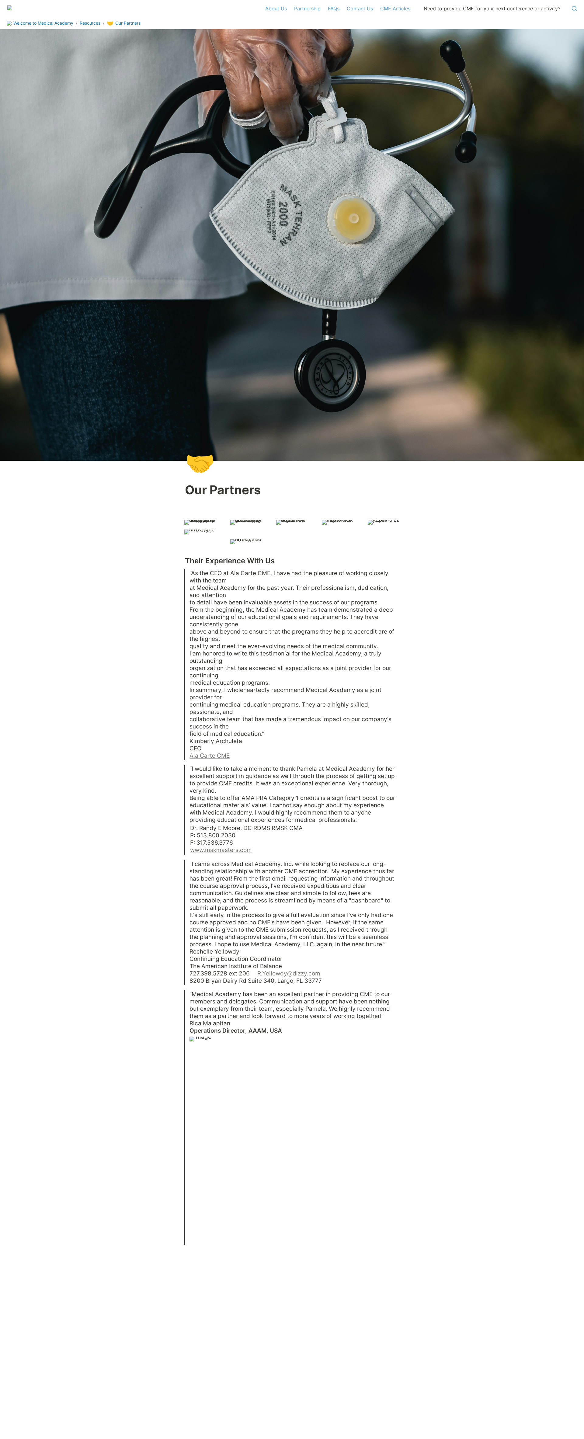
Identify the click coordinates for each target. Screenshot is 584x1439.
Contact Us (360, 8)
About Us (276, 8)
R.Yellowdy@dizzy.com (288, 973)
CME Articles (395, 8)
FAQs (333, 8)
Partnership (307, 8)
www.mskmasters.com (221, 849)
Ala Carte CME (209, 755)
